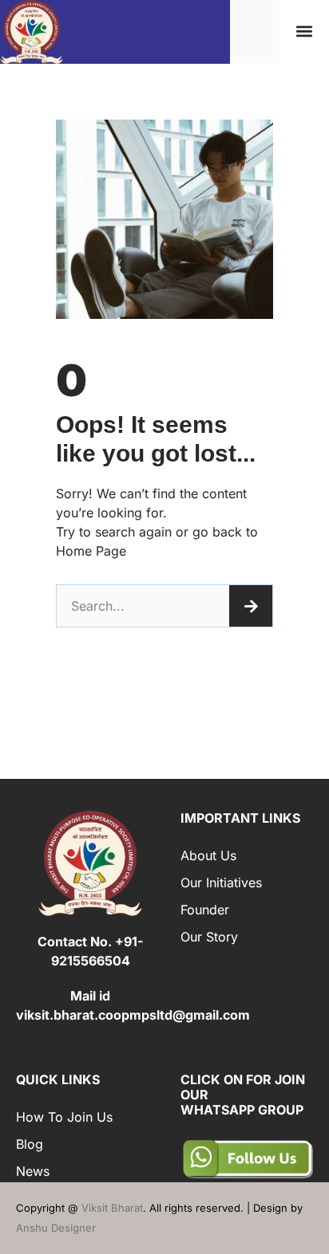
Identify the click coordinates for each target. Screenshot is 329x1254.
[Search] (250, 606)
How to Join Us (64, 1117)
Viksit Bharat (112, 1207)
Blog (29, 1144)
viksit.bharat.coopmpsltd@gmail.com (133, 1015)
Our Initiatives (221, 882)
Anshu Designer (56, 1227)
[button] (304, 31)
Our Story (209, 937)
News (33, 1171)
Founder (204, 910)
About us (208, 855)
